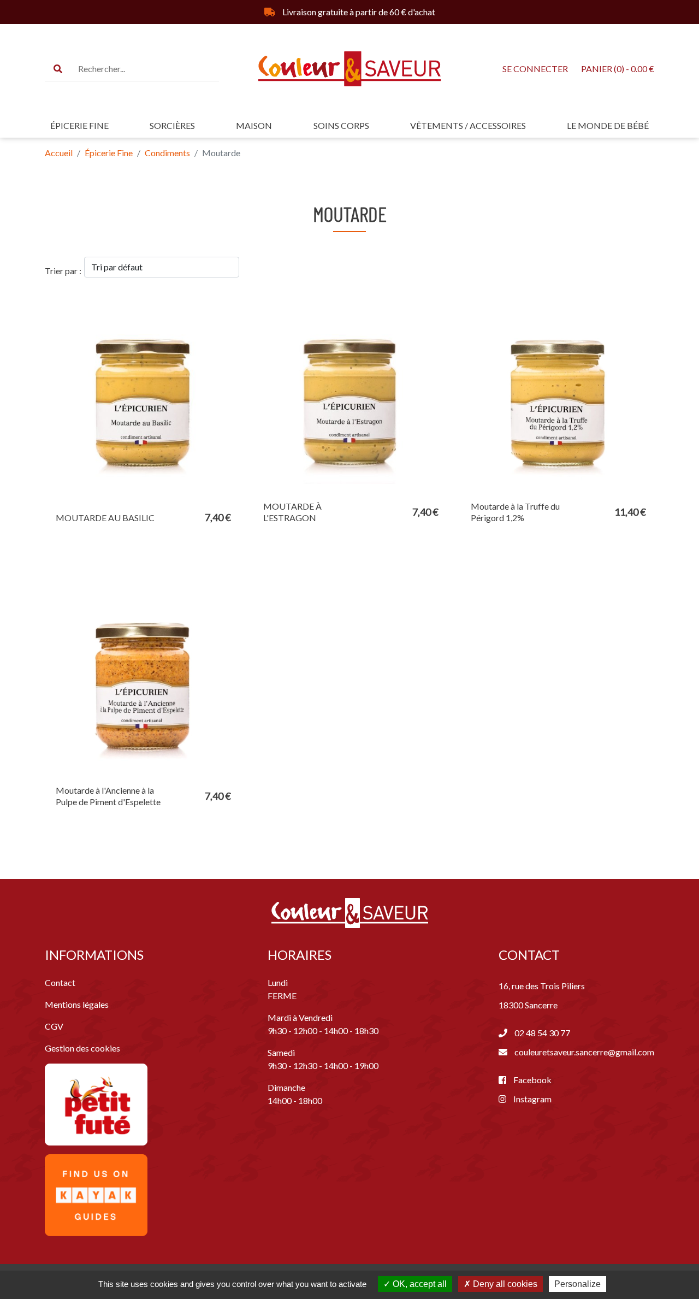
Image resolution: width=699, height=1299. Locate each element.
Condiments (167, 152)
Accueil (59, 152)
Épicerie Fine (79, 125)
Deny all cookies (504, 1284)
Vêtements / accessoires (468, 125)
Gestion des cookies (82, 1048)
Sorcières (172, 125)
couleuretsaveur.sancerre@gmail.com (584, 1052)
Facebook (532, 1079)
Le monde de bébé (608, 125)
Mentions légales (77, 1004)
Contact (60, 982)
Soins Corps (341, 125)
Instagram (532, 1099)
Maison (254, 125)
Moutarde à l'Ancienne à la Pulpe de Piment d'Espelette (108, 796)
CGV (54, 1026)
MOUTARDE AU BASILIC (105, 517)
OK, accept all (418, 1284)
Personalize (577, 1284)
